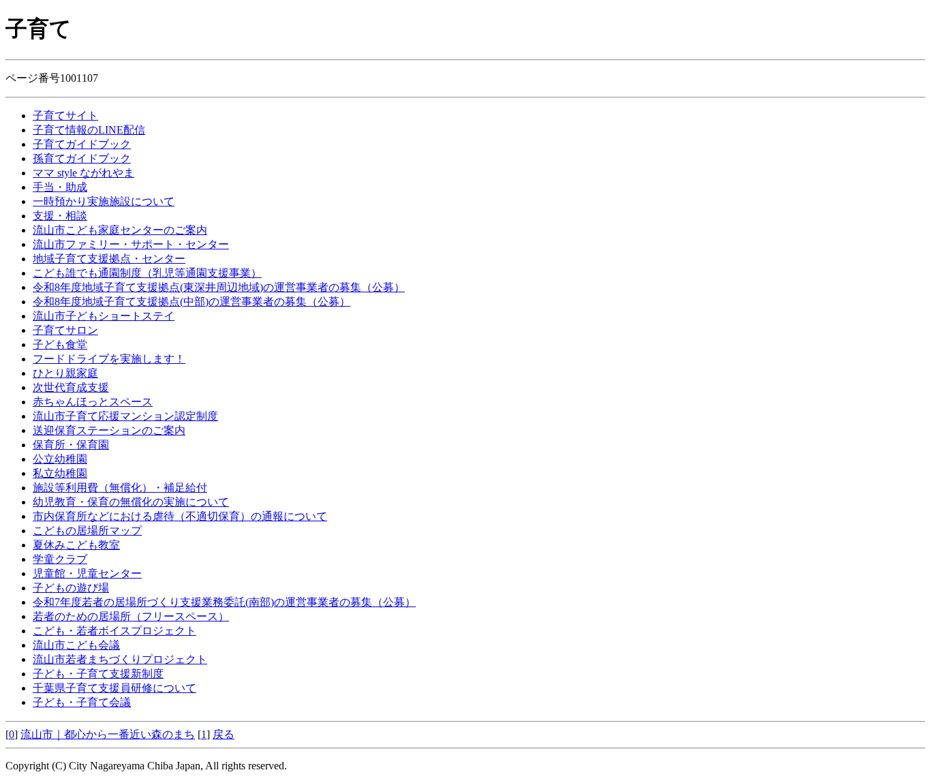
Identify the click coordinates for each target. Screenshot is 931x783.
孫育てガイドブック (82, 158)
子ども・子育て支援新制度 (98, 673)
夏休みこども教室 (76, 545)
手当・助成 (60, 187)
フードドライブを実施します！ (109, 359)
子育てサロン (65, 330)
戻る (223, 734)
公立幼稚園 (60, 459)
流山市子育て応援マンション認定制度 (125, 416)
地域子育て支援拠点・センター (109, 258)
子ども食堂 (60, 344)
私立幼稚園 (60, 473)
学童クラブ (60, 559)
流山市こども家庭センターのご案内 (120, 230)
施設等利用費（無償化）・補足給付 (120, 487)
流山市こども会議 (76, 645)
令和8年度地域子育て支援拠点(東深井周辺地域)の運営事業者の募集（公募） (219, 287)
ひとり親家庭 (65, 373)
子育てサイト (65, 115)
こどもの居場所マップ (87, 530)
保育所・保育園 (71, 444)
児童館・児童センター (87, 573)
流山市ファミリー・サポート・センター (131, 244)
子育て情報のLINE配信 (89, 130)
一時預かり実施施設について (103, 201)
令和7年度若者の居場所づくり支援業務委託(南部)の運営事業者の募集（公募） (224, 602)
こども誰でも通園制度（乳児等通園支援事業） (147, 273)
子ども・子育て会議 (82, 702)
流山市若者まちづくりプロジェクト (120, 659)
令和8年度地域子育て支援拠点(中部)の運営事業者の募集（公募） (191, 301)
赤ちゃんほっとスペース (93, 402)
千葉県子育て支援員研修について (114, 688)
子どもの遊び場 (71, 588)
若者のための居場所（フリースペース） (131, 616)
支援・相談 (60, 215)
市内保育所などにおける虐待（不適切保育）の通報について (180, 516)
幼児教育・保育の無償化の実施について (131, 502)
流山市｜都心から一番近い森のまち (107, 734)
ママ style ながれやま (83, 173)
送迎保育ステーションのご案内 (109, 430)
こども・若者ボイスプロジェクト (114, 630)
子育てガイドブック (82, 144)
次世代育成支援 (71, 387)
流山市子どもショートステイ (103, 316)
